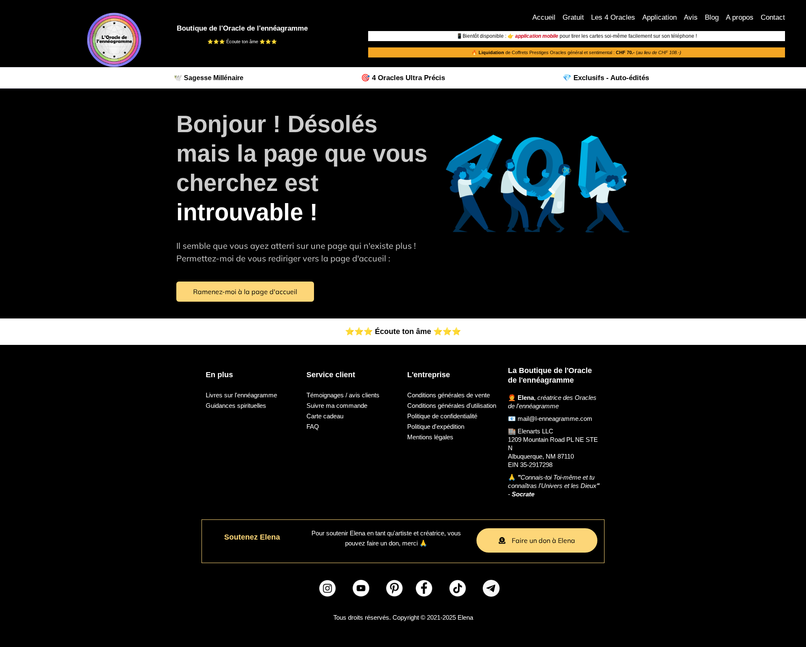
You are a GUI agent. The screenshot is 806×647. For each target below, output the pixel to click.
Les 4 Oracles (613, 17)
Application (659, 17)
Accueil (543, 17)
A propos (740, 17)
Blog (712, 17)
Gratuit (573, 17)
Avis (691, 17)
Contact (773, 17)
